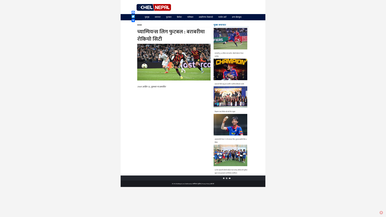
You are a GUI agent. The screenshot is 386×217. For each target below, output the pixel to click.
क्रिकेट (179, 17)
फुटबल (168, 17)
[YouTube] (229, 178)
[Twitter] (133, 16)
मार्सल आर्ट (222, 17)
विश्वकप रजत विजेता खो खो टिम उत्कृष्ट (225, 111)
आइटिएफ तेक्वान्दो (206, 17)
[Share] (133, 20)
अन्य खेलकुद (236, 17)
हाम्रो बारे (212, 184)
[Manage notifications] (381, 212)
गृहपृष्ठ (147, 17)
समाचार (158, 17)
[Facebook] (133, 12)
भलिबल (190, 17)
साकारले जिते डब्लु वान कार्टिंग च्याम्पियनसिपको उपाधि (229, 84)
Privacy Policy (205, 184)
